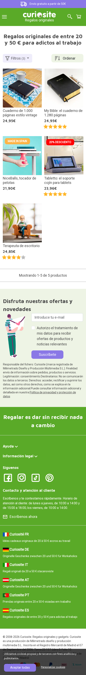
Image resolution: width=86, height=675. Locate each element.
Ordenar (69, 58)
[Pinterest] (49, 477)
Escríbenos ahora (23, 516)
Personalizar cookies (53, 667)
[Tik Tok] (35, 477)
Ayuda (8, 446)
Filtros (18, 58)
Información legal (18, 456)
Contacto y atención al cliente (29, 490)
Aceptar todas (20, 667)
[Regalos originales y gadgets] (39, 14)
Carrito (78, 16)
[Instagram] (21, 477)
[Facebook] (7, 477)
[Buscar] (69, 17)
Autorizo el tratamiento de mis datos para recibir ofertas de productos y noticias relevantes (57, 336)
